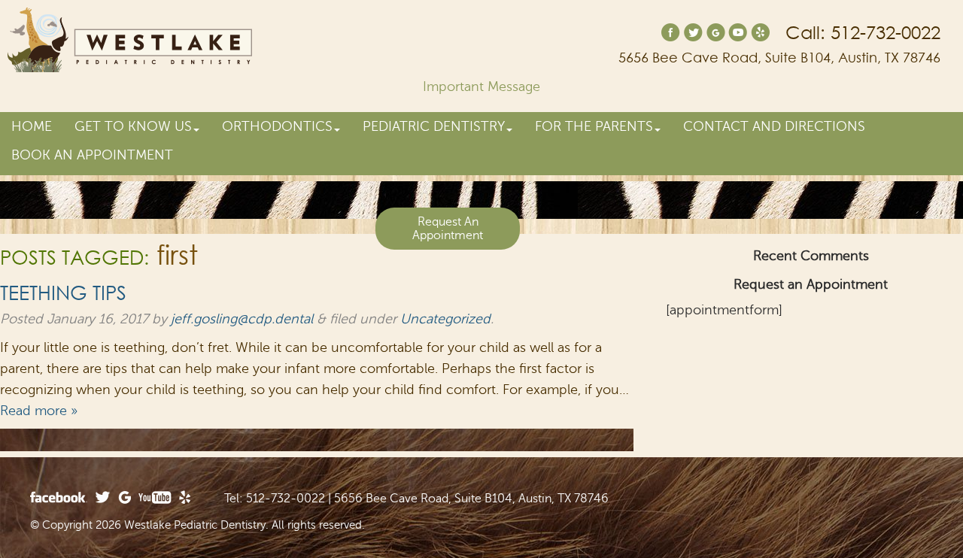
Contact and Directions (774, 126)
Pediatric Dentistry (434, 126)
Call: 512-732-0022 (862, 33)
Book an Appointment (92, 154)
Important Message (481, 86)
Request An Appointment (447, 228)
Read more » (38, 410)
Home (31, 126)
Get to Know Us (133, 126)
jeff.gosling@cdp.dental (242, 318)
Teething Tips (63, 292)
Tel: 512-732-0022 (274, 498)
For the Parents (594, 126)
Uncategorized (445, 318)
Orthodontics (277, 126)
